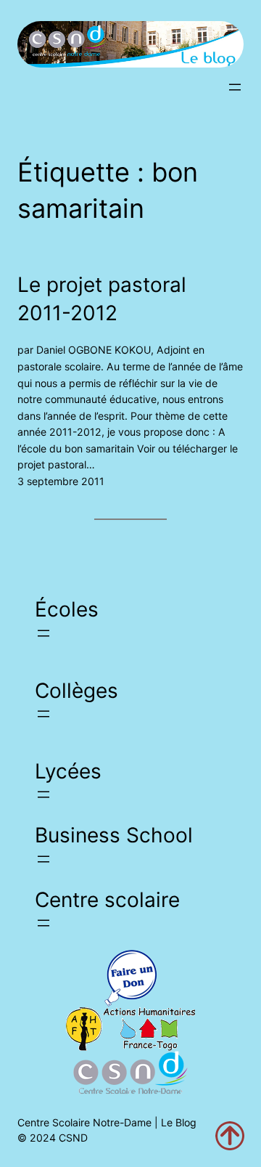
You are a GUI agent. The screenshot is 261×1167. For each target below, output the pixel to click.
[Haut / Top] (229, 1135)
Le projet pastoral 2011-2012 (101, 298)
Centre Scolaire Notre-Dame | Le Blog (106, 1122)
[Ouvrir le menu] (235, 87)
